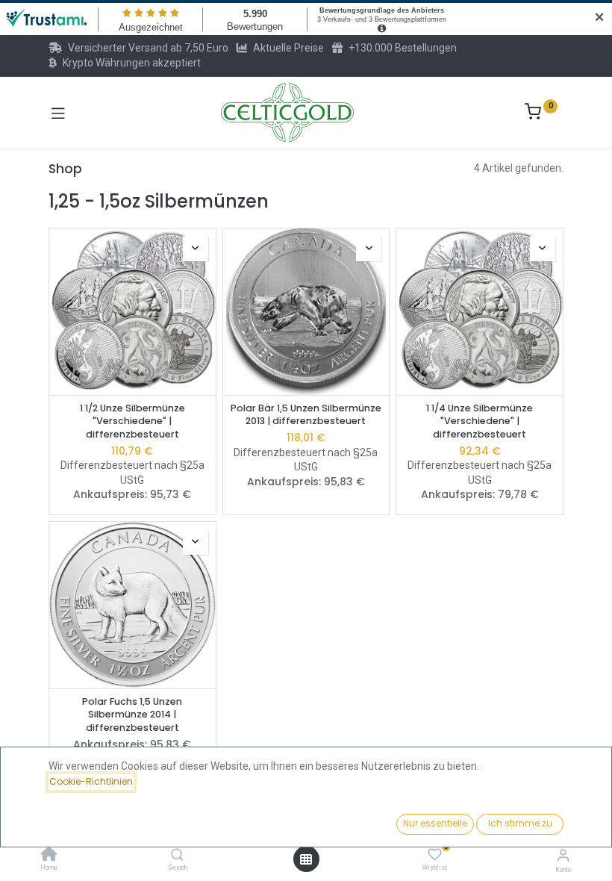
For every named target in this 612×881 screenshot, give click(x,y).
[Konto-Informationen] (563, 855)
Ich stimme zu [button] (520, 823)
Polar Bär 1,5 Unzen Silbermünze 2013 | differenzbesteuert (306, 415)
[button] (195, 248)
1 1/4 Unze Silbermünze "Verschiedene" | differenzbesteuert (479, 421)
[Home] (49, 856)
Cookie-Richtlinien (91, 781)
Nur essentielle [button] (435, 823)
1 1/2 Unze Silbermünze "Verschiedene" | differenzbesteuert (132, 421)
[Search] (177, 856)
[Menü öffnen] (306, 859)
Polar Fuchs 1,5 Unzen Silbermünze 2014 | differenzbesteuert (132, 714)
